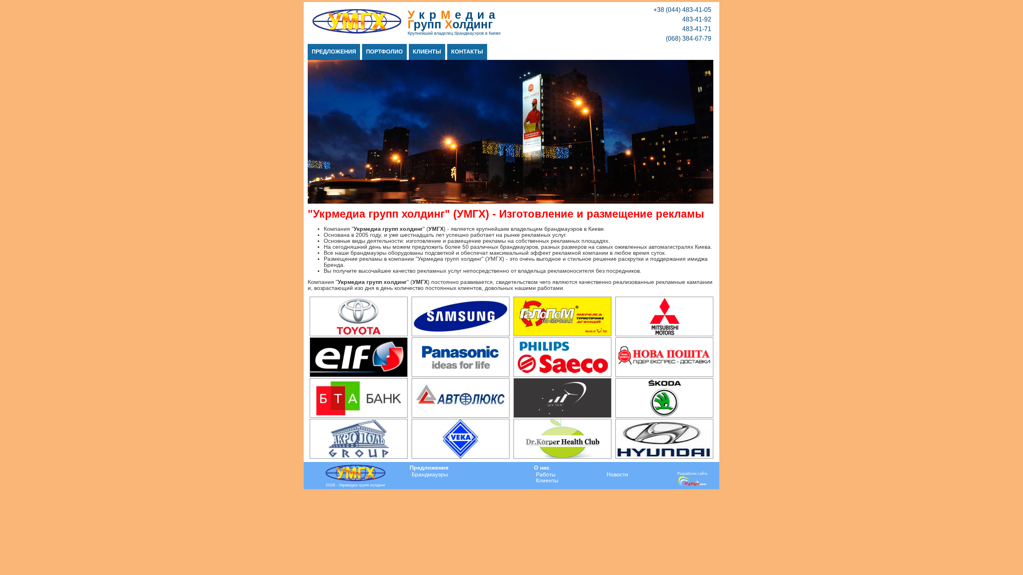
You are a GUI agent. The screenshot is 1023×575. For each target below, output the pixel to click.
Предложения (334, 52)
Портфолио (384, 52)
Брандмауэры (430, 475)
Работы (545, 475)
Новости (617, 475)
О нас (541, 468)
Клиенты (427, 52)
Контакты (467, 52)
